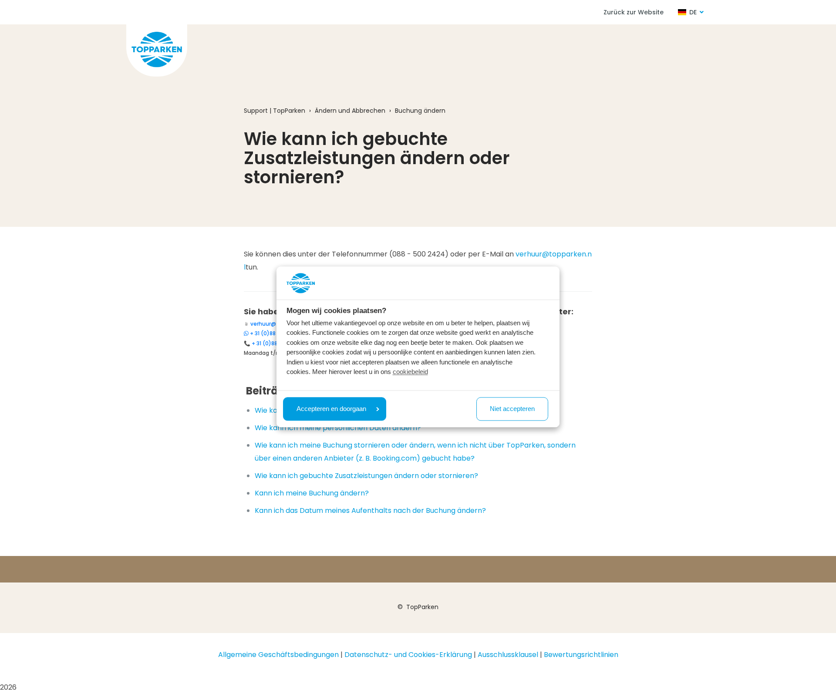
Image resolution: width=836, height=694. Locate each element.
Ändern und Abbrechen (350, 110)
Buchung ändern (420, 110)
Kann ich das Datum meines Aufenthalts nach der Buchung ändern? (370, 510)
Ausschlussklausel (508, 655)
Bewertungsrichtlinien (581, 655)
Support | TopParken (274, 110)
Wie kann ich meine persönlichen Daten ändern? (338, 428)
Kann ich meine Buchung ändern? (312, 493)
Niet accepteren (512, 408)
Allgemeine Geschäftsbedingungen (278, 655)
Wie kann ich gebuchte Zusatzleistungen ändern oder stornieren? (366, 476)
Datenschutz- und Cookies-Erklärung (408, 655)
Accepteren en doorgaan (331, 408)
